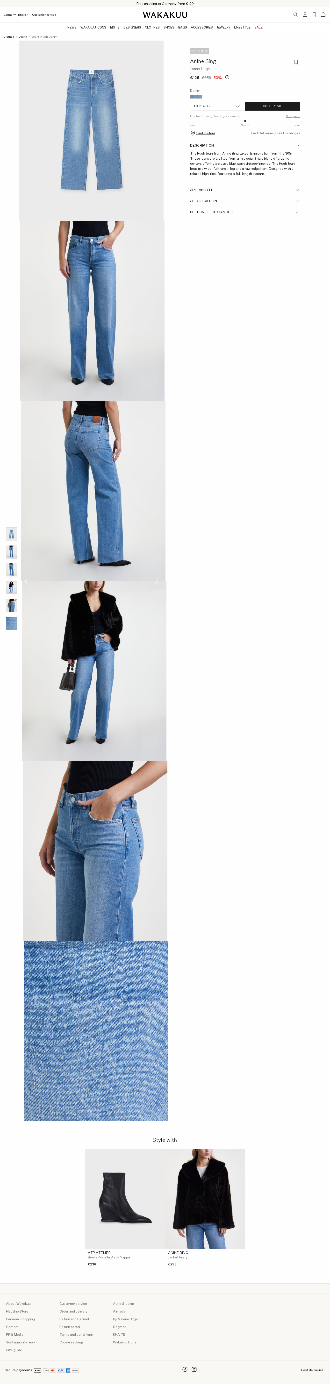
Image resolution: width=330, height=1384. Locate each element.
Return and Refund (74, 1319)
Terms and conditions (76, 1335)
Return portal (69, 1327)
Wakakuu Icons (93, 28)
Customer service (44, 15)
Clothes (152, 28)
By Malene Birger (126, 1319)
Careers (12, 1327)
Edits (115, 28)
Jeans (23, 37)
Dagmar (119, 1327)
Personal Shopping (20, 1319)
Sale (258, 28)
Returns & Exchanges (211, 212)
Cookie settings (71, 1342)
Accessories (202, 28)
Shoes (169, 28)
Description (202, 145)
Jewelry (223, 28)
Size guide (14, 1350)
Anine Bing (203, 61)
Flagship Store (17, 1311)
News (72, 28)
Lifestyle (242, 28)
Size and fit (201, 190)
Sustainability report (21, 1342)
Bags (182, 28)
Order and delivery (73, 1311)
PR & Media (14, 1335)
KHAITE (119, 1335)
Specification (203, 201)
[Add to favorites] (296, 62)
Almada (119, 1311)
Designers (132, 28)
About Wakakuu (18, 1304)
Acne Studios (123, 1304)
